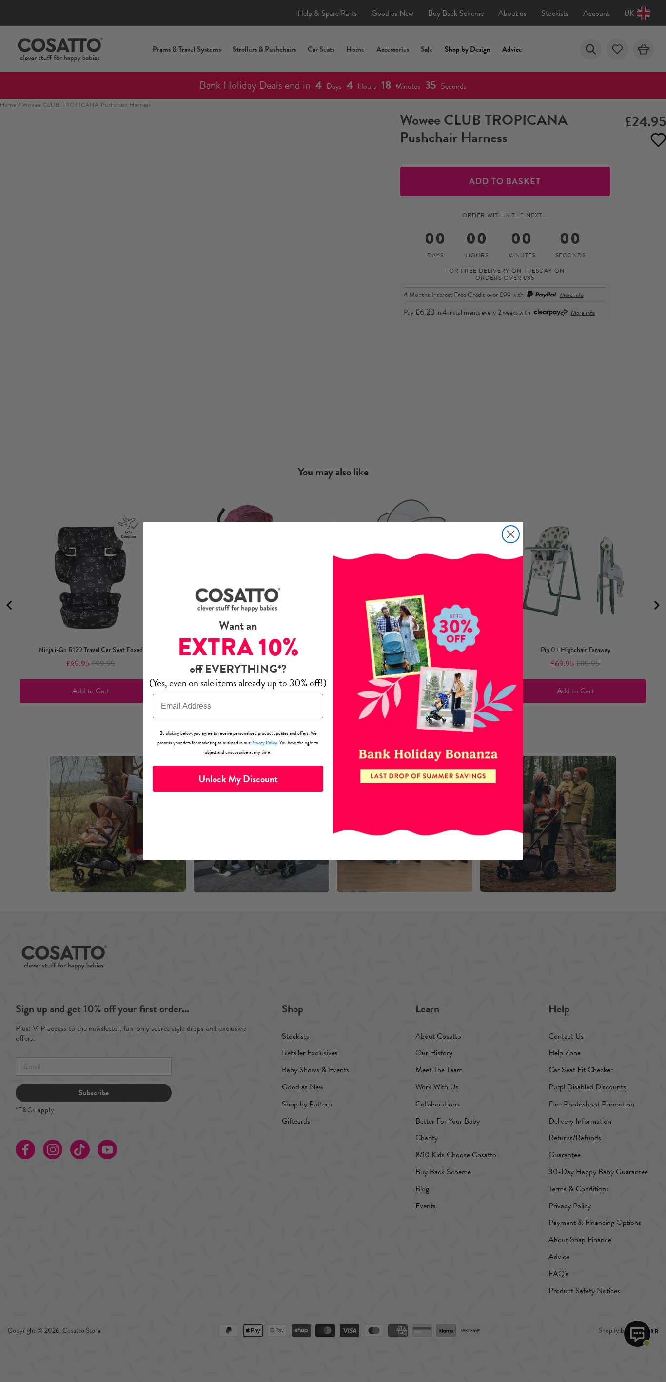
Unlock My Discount (238, 778)
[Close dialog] (510, 534)
